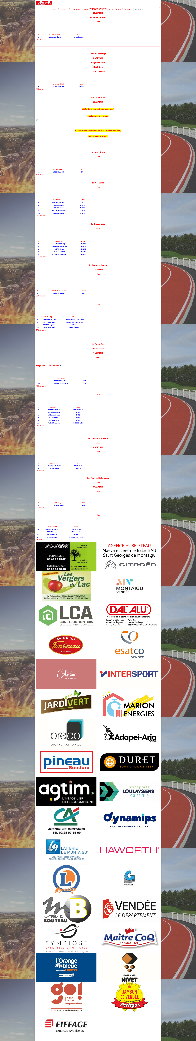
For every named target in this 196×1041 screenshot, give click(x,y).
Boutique (128, 9)
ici (60, 366)
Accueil (54, 9)
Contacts (118, 9)
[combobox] (147, 9)
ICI (98, 143)
